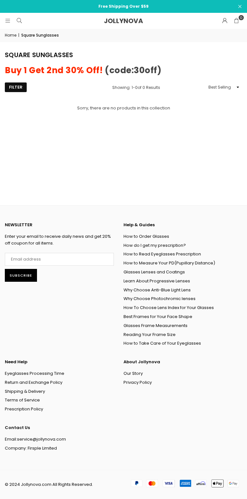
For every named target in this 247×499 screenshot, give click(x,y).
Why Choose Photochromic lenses (160, 299)
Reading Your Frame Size (150, 334)
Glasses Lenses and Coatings (154, 272)
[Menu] (8, 21)
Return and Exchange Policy (33, 382)
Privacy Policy (138, 382)
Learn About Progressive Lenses (157, 281)
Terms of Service (22, 400)
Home (10, 35)
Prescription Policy (24, 409)
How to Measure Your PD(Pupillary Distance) (169, 263)
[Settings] (225, 21)
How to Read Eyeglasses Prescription (162, 254)
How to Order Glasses (146, 236)
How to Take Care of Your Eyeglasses (162, 343)
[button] (236, 21)
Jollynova (123, 21)
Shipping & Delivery (25, 391)
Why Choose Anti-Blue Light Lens (157, 290)
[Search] (19, 21)
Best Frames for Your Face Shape (158, 317)
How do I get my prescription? (155, 245)
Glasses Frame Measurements (156, 326)
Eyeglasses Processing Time (34, 373)
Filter (16, 87)
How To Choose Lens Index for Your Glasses (169, 308)
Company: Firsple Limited (31, 448)
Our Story (133, 373)
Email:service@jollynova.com (35, 439)
